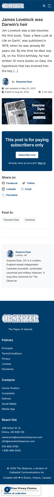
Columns (30, 219)
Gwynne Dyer (11, 219)
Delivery (6, 398)
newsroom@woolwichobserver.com (22, 437)
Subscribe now (27, 154)
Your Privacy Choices (24, 488)
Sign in (42, 163)
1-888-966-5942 (11, 450)
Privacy (6, 358)
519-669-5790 (10, 446)
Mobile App (8, 408)
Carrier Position (10, 388)
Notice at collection (15, 493)
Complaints (8, 393)
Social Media (9, 403)
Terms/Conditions (12, 353)
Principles (7, 348)
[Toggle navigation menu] (49, 6)
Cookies (6, 363)
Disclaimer (8, 369)
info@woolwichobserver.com (18, 441)
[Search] (44, 6)
